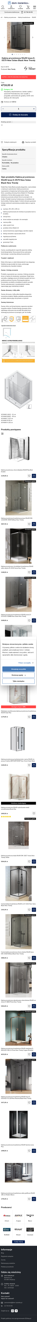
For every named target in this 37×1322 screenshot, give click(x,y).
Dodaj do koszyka (20, 115)
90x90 (34, 17)
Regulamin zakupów (7, 1256)
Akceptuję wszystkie (18, 669)
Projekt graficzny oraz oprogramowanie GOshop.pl (16, 1318)
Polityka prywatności (7, 1267)
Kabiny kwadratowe (24, 17)
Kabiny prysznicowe (10, 17)
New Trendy (11, 69)
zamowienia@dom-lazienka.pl (13, 1303)
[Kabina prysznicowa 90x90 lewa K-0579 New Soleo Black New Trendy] (18, 37)
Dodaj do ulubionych (10, 142)
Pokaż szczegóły (24, 663)
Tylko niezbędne (18, 681)
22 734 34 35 (8, 1306)
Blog (2, 1253)
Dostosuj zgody (17, 675)
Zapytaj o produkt (30, 142)
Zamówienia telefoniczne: (18, 12)
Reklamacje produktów (8, 1263)
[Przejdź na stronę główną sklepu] (18, 2)
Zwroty (3, 1260)
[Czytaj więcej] (18, 1241)
